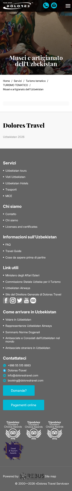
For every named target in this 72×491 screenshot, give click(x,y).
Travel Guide (13, 251)
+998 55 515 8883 (19, 365)
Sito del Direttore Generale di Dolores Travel (33, 294)
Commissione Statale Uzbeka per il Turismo (33, 281)
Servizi (18, 80)
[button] (68, 6)
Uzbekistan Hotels (16, 183)
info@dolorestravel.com (23, 375)
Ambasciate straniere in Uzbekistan (27, 348)
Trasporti (11, 189)
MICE (8, 196)
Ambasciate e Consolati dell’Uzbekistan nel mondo (32, 339)
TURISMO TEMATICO (15, 85)
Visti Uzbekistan (15, 176)
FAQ (8, 244)
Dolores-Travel (17, 370)
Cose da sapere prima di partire (25, 257)
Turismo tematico (36, 80)
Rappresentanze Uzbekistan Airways (28, 325)
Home (6, 80)
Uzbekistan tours (16, 170)
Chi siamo (11, 220)
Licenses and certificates (21, 226)
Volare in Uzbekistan (18, 319)
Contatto (10, 214)
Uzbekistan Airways (17, 288)
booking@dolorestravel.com (25, 380)
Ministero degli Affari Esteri (22, 275)
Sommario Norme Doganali (22, 332)
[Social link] (6, 300)
